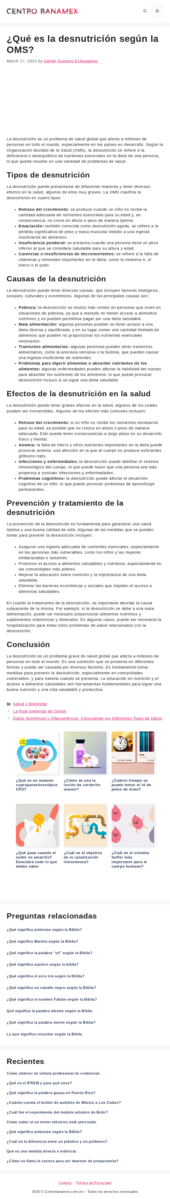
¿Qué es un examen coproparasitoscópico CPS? (37, 785)
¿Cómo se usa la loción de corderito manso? (82, 785)
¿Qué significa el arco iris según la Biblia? (46, 976)
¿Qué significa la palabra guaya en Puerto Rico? (51, 1093)
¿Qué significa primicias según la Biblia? (44, 930)
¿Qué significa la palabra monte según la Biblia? (51, 1022)
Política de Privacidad (93, 1183)
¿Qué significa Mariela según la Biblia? (42, 941)
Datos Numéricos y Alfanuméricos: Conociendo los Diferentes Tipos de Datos (87, 718)
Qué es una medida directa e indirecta (41, 1151)
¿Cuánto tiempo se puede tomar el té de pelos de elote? (131, 785)
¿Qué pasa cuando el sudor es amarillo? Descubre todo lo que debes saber (36, 859)
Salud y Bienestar (30, 704)
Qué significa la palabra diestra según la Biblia (49, 1011)
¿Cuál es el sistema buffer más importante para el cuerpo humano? (130, 859)
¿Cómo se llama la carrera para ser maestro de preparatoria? (63, 1161)
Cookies (65, 1183)
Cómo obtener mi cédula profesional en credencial (53, 1073)
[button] (145, 11)
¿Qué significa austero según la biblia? (43, 964)
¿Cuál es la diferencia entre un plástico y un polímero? (57, 1141)
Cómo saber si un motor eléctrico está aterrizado (52, 1122)
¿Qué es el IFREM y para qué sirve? (39, 1083)
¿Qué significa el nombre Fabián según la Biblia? (52, 999)
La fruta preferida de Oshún (39, 711)
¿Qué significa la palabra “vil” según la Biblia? (50, 953)
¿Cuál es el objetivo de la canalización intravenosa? (83, 857)
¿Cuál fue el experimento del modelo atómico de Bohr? (57, 1112)
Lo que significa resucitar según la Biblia (44, 1034)
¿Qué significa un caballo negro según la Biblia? (51, 988)
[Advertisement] (85, 104)
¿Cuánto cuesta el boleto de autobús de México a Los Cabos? (64, 1102)
